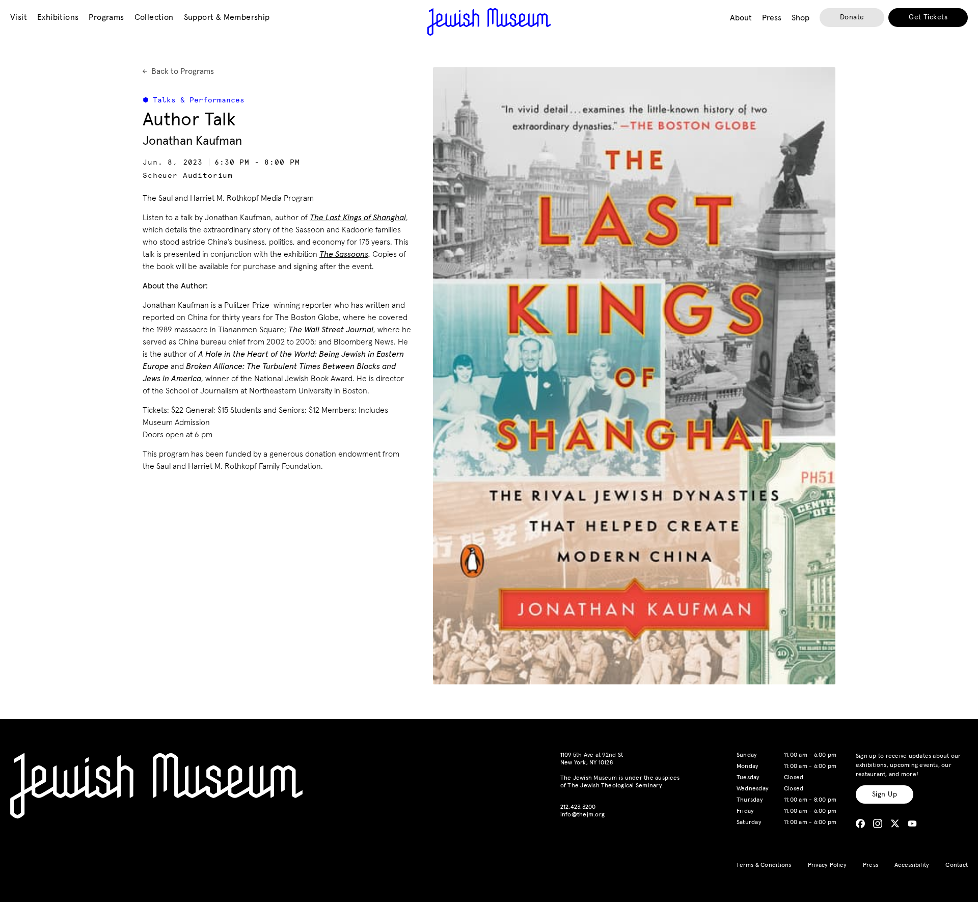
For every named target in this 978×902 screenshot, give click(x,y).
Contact (956, 865)
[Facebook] (860, 823)
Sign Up (884, 794)
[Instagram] (877, 823)
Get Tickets (928, 17)
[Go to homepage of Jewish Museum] (489, 22)
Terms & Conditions (763, 865)
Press (870, 865)
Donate (852, 17)
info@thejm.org (582, 815)
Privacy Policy (827, 865)
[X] (895, 823)
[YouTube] (912, 823)
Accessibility (911, 865)
